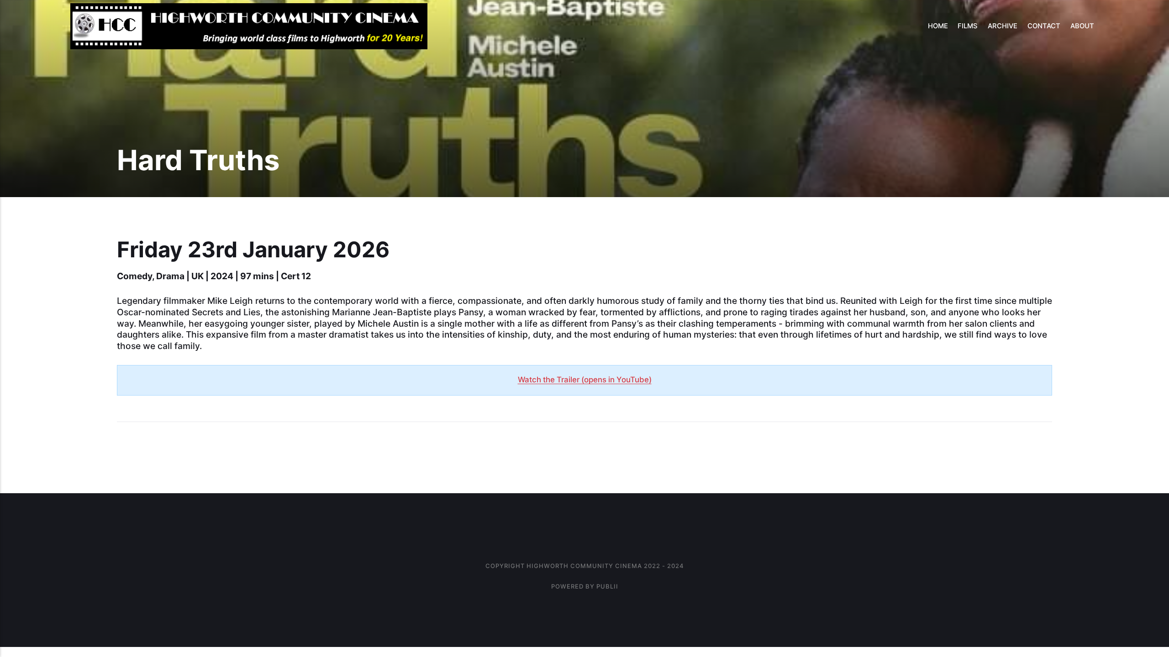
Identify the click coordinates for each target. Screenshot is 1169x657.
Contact (1043, 26)
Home (938, 26)
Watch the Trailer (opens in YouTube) (585, 379)
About (1082, 26)
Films (968, 26)
